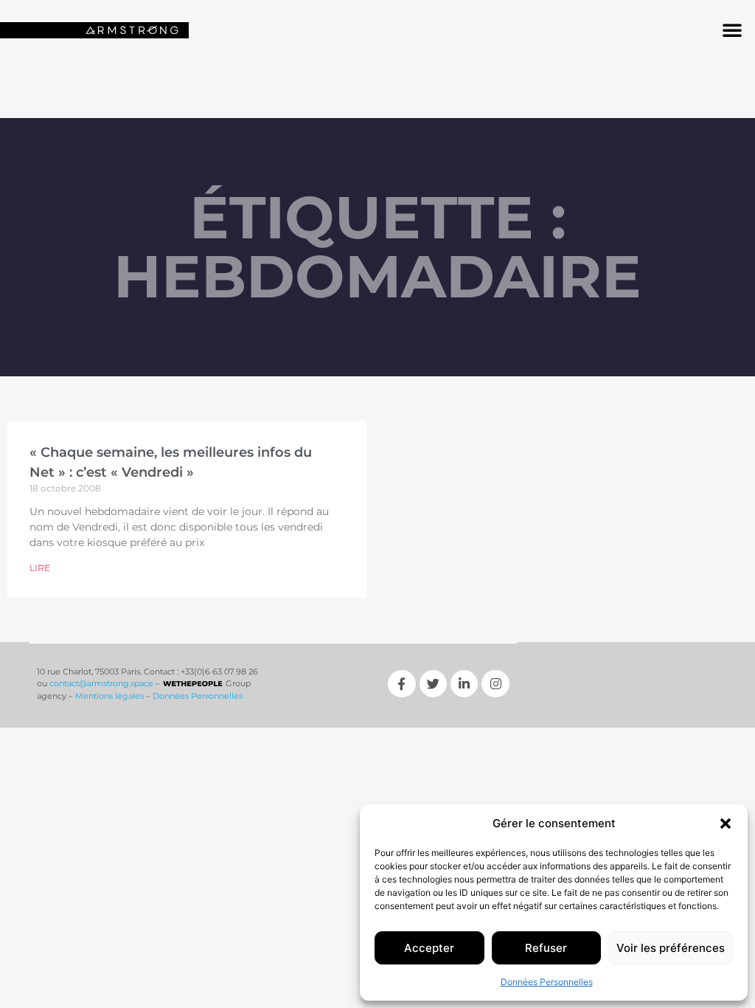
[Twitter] (433, 683)
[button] (725, 823)
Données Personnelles (547, 981)
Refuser (546, 948)
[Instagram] (495, 683)
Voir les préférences (670, 948)
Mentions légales (109, 696)
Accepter (429, 948)
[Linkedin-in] (464, 683)
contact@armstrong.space (101, 683)
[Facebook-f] (401, 683)
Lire (39, 567)
